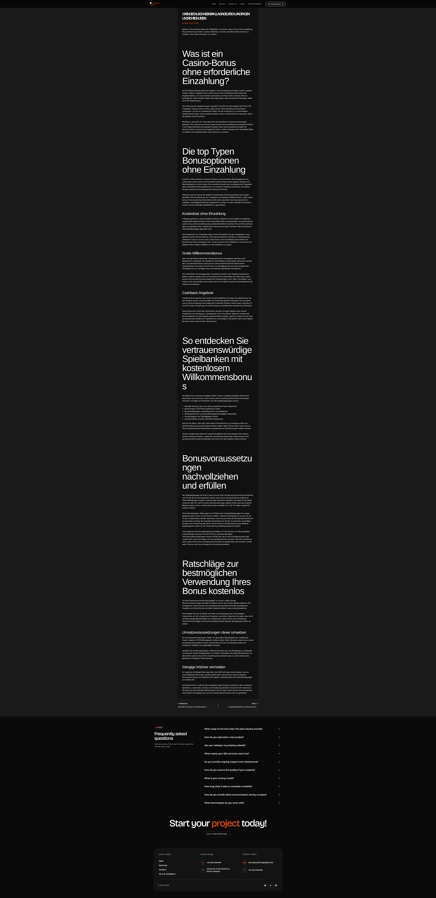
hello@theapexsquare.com (260, 862)
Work (214, 4)
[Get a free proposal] (229, 834)
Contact (162, 869)
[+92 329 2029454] (203, 862)
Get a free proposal (217, 834)
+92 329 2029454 (254, 4)
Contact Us (232, 4)
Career (242, 4)
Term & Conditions (167, 874)
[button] (275, 4)
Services (222, 4)
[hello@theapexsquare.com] (244, 862)
